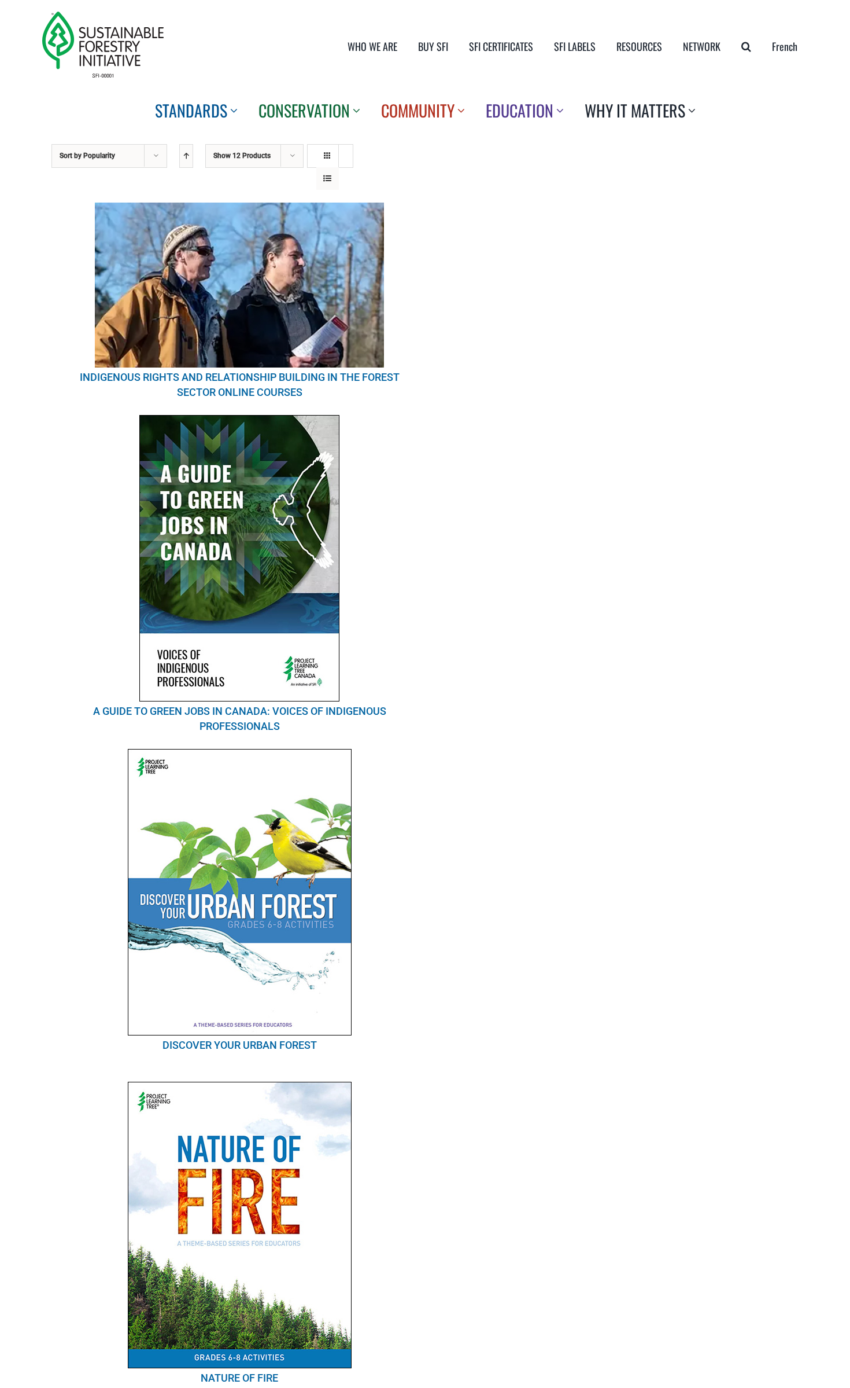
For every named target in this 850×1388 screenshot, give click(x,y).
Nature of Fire (239, 1378)
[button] (746, 46)
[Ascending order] (186, 156)
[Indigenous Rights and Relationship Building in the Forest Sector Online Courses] (239, 285)
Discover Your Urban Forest (239, 1045)
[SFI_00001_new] (103, 16)
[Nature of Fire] (239, 1225)
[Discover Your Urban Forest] (239, 892)
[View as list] (327, 178)
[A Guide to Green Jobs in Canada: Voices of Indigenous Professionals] (239, 558)
